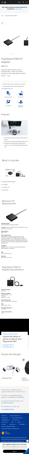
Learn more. (18, 9)
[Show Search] (23, 2)
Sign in (19, 2)
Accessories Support (7, 403)
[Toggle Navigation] (2, 2)
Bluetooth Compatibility (17, 397)
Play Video (6, 346)
